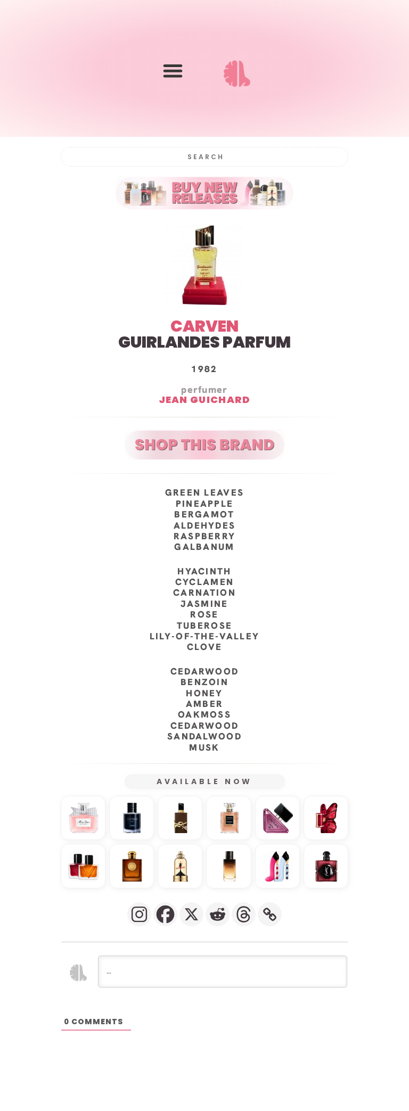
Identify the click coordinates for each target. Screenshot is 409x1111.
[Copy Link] (270, 914)
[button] (173, 70)
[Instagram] (139, 914)
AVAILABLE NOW (205, 781)
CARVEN (204, 326)
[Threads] (244, 914)
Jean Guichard (205, 399)
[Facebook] (165, 914)
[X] (191, 914)
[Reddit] (218, 914)
